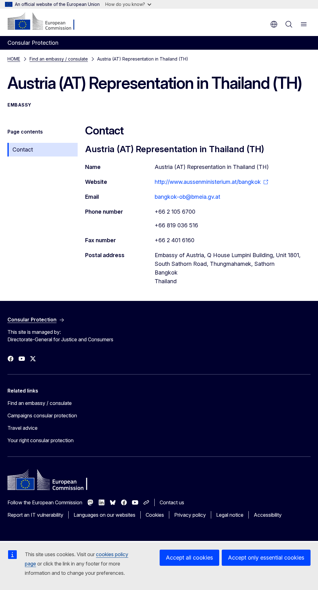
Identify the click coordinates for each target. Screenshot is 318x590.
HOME (13, 58)
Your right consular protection (40, 440)
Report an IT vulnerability (35, 515)
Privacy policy (190, 515)
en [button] (274, 24)
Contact (22, 149)
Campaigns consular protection (42, 415)
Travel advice (22, 428)
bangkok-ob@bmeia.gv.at (187, 196)
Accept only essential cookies (266, 557)
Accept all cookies (189, 557)
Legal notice (229, 515)
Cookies (155, 515)
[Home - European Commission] (45, 21)
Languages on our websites (104, 515)
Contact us (172, 502)
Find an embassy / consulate (59, 58)
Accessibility (268, 515)
